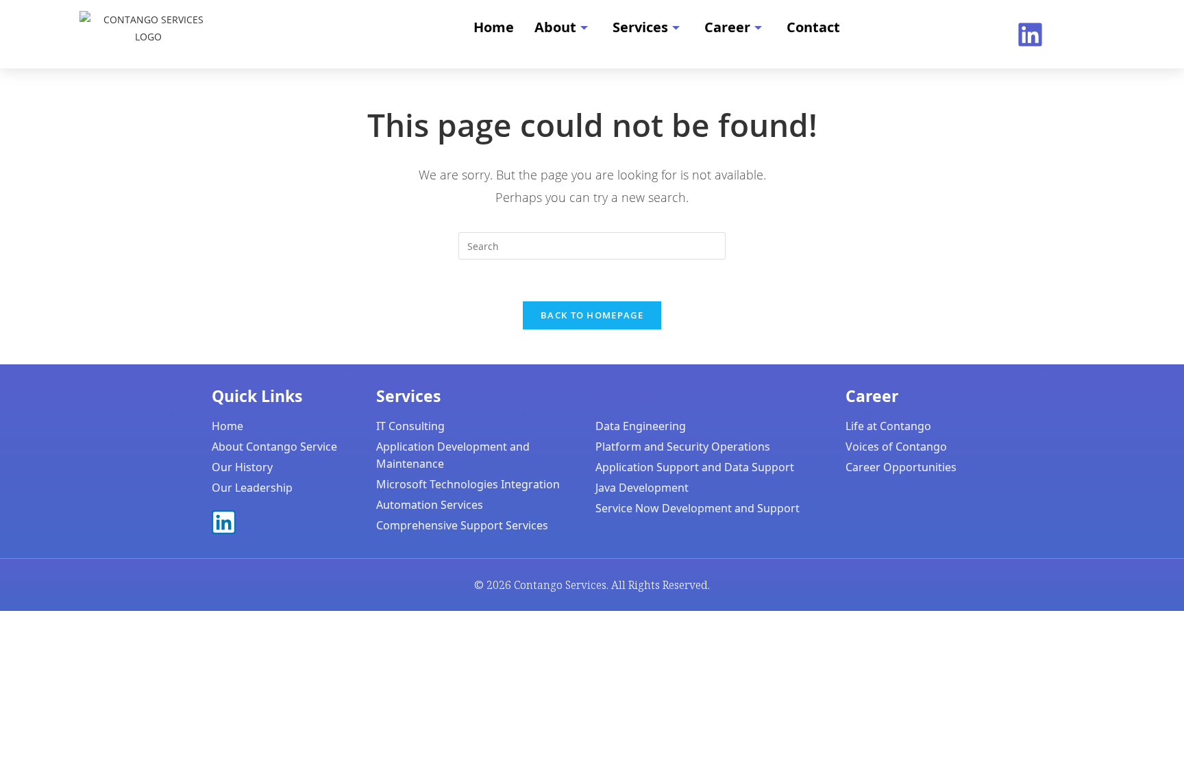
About (555, 27)
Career (727, 27)
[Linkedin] (1030, 34)
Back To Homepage (592, 315)
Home (493, 27)
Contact (813, 27)
